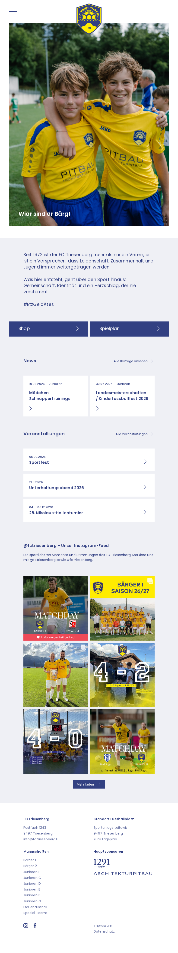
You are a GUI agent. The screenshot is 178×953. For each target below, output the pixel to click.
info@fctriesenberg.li (40, 839)
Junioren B (31, 872)
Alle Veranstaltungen (132, 434)
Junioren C (32, 877)
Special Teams (35, 912)
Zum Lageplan (105, 839)
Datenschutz (104, 931)
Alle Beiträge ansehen (131, 361)
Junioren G (32, 901)
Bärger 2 (30, 866)
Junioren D (32, 883)
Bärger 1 (29, 860)
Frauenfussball (35, 907)
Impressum (103, 925)
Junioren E (31, 889)
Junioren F (31, 895)
